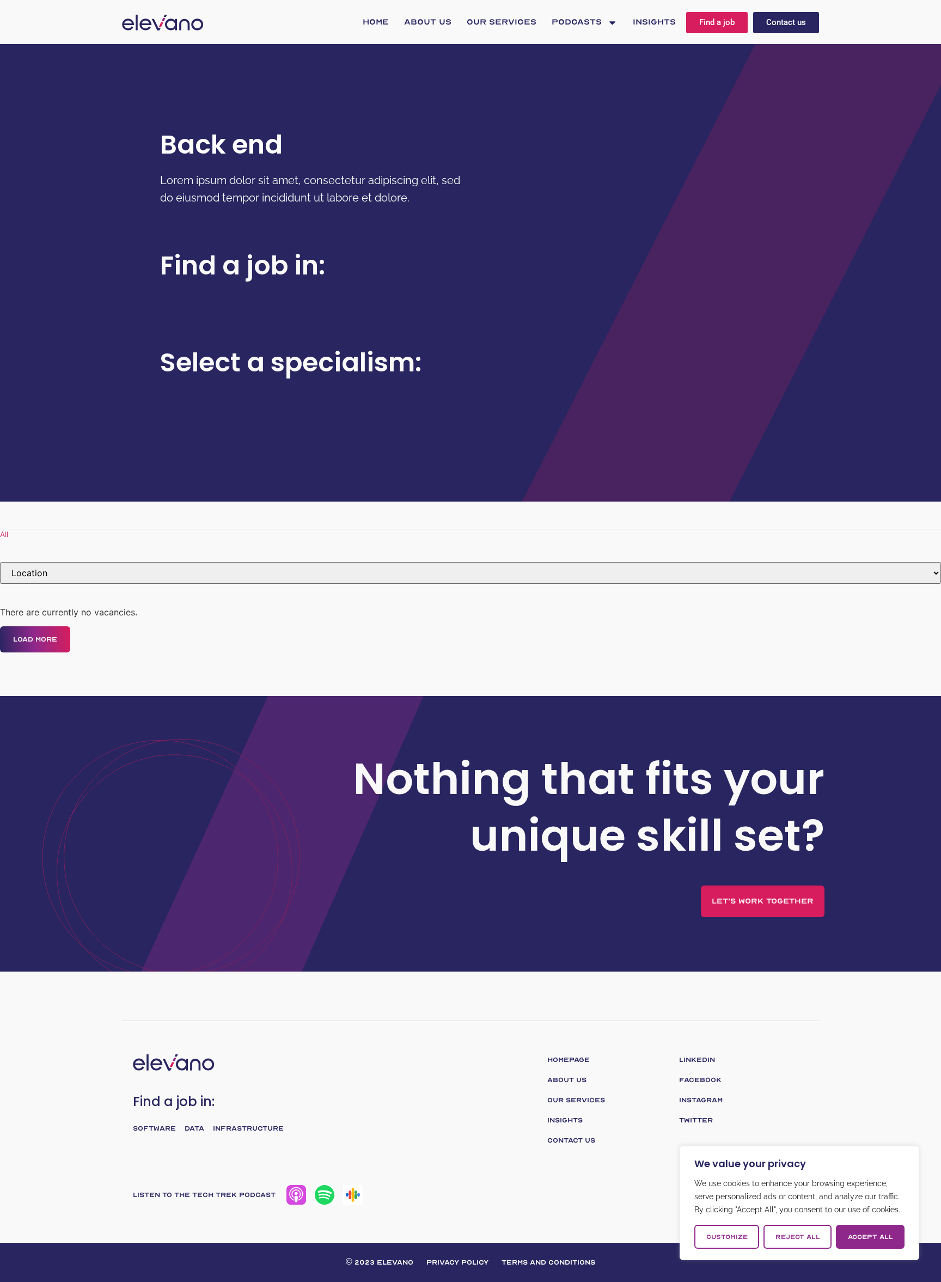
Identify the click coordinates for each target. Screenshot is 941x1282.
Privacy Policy (457, 1262)
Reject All (797, 1237)
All (4, 534)
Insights (654, 22)
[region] (799, 1203)
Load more (35, 639)
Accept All (870, 1237)
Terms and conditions (548, 1262)
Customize (727, 1237)
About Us (427, 22)
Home (376, 22)
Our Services (501, 22)
